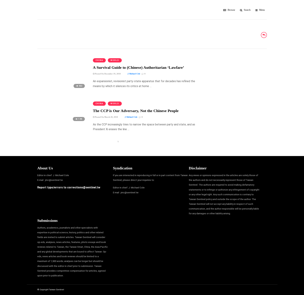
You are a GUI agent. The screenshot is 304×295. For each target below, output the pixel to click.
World (114, 60)
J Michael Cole (134, 73)
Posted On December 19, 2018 (107, 74)
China (99, 60)
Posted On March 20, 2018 (106, 117)
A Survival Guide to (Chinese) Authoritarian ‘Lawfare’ (138, 67)
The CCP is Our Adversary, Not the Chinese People (136, 111)
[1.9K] (62, 122)
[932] (62, 89)
